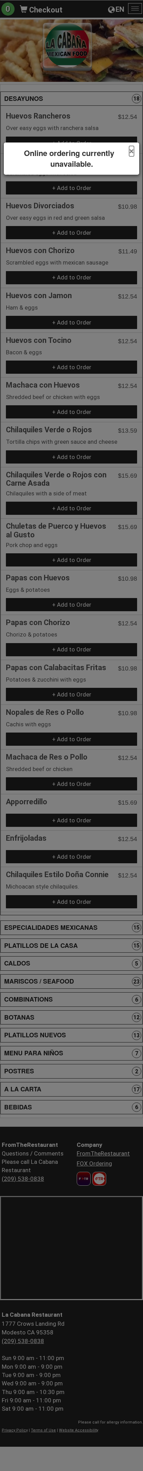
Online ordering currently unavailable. (69, 158)
